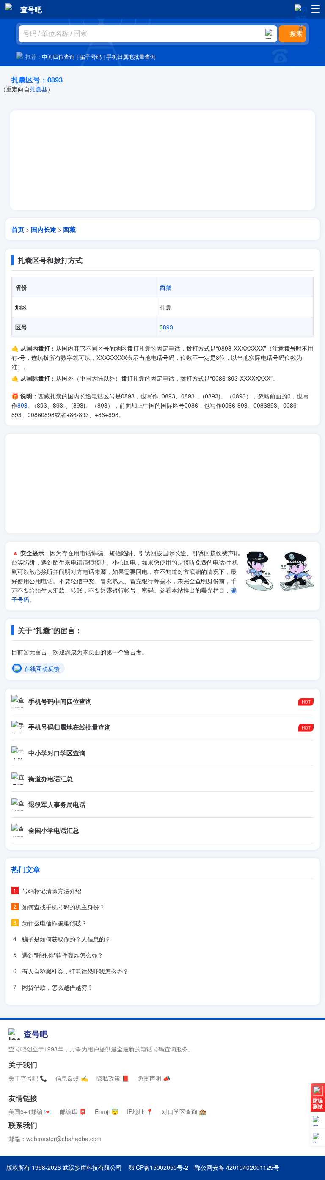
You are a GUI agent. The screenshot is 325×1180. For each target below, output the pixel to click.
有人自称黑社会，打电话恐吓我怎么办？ (75, 971)
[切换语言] (301, 9)
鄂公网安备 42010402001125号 (237, 1167)
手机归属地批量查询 (131, 56)
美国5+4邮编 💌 (29, 1111)
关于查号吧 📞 (27, 1078)
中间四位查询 (58, 56)
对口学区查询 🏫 (184, 1111)
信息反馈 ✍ (71, 1078)
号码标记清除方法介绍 (51, 890)
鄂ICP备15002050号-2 (158, 1167)
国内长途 (43, 229)
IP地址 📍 (140, 1111)
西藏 (69, 229)
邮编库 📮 (73, 1111)
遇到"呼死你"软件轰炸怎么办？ (62, 955)
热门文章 (25, 869)
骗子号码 (91, 56)
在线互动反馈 (42, 668)
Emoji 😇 (106, 1111)
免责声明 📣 (154, 1078)
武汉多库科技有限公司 (92, 1167)
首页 (17, 229)
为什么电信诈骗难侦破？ (54, 923)
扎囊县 (38, 89)
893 (166, 327)
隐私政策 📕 (112, 1078)
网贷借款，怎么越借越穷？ (57, 987)
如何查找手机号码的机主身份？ (63, 907)
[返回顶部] (318, 1137)
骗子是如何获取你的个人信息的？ (66, 939)
